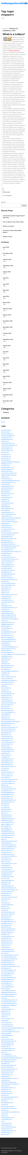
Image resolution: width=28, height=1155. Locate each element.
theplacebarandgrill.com (7, 880)
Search (3, 202)
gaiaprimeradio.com (6, 809)
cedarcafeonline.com (7, 447)
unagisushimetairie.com (7, 486)
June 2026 (6, 247)
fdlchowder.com (5, 988)
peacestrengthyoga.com (8, 964)
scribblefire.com (5, 673)
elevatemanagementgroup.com (9, 1097)
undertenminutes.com (7, 450)
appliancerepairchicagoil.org (8, 475)
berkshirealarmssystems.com (9, 594)
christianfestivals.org (7, 820)
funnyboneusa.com (6, 852)
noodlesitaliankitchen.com (8, 482)
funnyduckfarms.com (7, 1093)
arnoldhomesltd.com (6, 568)
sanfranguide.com (6, 714)
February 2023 (7, 382)
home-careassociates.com (8, 676)
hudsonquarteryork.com (7, 1050)
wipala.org (4, 686)
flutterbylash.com (6, 1089)
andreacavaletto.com (7, 678)
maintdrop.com (5, 499)
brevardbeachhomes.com (8, 557)
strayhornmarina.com (7, 736)
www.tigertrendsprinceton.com (10, 955)
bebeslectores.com (6, 540)
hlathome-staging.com (7, 637)
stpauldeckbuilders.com (7, 979)
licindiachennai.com (6, 437)
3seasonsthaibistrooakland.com (10, 671)
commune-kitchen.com (7, 751)
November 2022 (8, 401)
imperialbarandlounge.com (8, 574)
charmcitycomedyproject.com (9, 779)
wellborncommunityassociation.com (11, 518)
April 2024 (6, 296)
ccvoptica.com (5, 1007)
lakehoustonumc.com (7, 942)
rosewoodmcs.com (6, 1022)
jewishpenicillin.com (6, 650)
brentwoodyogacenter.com (8, 1002)
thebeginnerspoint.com (7, 710)
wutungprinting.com (6, 830)
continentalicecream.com (8, 742)
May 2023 (6, 364)
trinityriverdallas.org (6, 667)
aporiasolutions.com (6, 916)
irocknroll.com (5, 581)
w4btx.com (4, 620)
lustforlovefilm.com (6, 755)
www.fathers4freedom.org (8, 957)
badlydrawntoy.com (6, 940)
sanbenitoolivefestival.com (8, 703)
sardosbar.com (5, 591)
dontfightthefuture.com (7, 566)
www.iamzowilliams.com (8, 1030)
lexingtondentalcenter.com (8, 641)
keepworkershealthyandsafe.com (10, 480)
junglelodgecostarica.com (8, 818)
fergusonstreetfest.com (7, 1071)
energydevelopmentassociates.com (11, 551)
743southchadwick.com (7, 561)
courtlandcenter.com (7, 873)
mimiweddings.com (6, 1125)
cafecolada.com (5, 706)
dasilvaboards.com (6, 732)
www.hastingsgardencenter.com (10, 1031)
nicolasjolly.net (5, 757)
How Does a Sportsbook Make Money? (12, 231)
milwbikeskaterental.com (8, 833)
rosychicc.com (5, 690)
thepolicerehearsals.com (8, 723)
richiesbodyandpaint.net (7, 435)
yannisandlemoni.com (7, 600)
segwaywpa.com (6, 917)
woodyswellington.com (7, 1044)
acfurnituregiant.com (6, 449)
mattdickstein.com (6, 938)
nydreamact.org (5, 484)
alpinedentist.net (5, 506)
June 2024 (6, 284)
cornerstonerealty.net (7, 1026)
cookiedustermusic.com (7, 854)
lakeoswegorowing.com (7, 1106)
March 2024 (6, 302)
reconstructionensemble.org (8, 856)
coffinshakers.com (6, 787)
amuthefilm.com (5, 753)
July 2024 (5, 278)
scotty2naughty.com (7, 775)
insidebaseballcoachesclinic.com (10, 1078)
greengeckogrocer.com (7, 635)
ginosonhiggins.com (6, 828)
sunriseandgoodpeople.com (8, 845)
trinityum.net (4, 1037)
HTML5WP (4, 1152)
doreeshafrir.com (5, 777)
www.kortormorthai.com (8, 972)
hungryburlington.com (7, 798)
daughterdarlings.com (7, 439)
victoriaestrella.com (6, 869)
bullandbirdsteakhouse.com (8, 992)
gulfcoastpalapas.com (7, 919)
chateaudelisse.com (6, 516)
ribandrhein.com (5, 660)
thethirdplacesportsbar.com (8, 1041)
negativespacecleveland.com (9, 841)
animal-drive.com (6, 908)
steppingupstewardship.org (8, 1005)
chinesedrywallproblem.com (8, 846)
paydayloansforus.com (7, 467)
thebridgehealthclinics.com (8, 921)
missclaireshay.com (6, 430)
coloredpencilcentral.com (8, 570)
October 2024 (7, 259)
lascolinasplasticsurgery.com (9, 994)
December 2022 (8, 395)
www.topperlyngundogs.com (9, 959)
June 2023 (6, 358)
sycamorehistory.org (6, 1024)
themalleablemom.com (7, 794)
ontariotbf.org (5, 477)
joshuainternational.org (7, 949)
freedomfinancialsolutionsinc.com (10, 966)
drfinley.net (4, 1101)
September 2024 (8, 265)
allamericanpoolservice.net (8, 648)
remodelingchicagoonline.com (9, 1000)
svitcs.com (4, 901)
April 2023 (6, 370)
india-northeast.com (6, 562)
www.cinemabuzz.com (7, 1018)
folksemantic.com (6, 589)
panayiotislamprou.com (7, 512)
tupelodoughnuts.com (7, 611)
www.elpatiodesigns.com (8, 1048)
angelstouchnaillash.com (8, 622)
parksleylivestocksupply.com (9, 680)
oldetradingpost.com (6, 536)
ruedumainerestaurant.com (8, 766)
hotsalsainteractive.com (7, 443)
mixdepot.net (4, 1020)
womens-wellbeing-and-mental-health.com (13, 654)
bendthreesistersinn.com (8, 848)
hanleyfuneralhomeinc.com (8, 615)
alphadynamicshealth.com (8, 1087)
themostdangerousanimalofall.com (10, 721)
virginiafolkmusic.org (6, 656)
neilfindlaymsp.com (6, 874)
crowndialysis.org (6, 645)
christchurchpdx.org (6, 747)
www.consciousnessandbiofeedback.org (12, 1028)
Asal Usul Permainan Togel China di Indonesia (13, 216)
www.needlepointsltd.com (8, 990)
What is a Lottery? (14, 34)
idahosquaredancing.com (8, 585)
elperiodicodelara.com (7, 434)
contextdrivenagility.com (8, 783)
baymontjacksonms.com (8, 835)
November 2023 (8, 327)
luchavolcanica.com (6, 860)
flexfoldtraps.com (6, 968)
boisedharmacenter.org (7, 682)
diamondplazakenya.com (8, 1061)
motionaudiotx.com (6, 1119)
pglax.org (3, 839)
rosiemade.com (5, 609)
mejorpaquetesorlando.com (8, 617)
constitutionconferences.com (9, 897)
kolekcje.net (4, 662)
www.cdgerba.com (6, 1054)
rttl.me (3, 1121)
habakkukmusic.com (6, 944)
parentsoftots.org (6, 927)
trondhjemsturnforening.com (9, 1059)
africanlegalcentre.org (7, 761)
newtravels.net (5, 465)
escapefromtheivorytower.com (9, 559)
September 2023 (8, 339)
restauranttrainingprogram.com (9, 647)
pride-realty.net (5, 1086)
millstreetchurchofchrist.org (8, 1082)
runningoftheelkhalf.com (7, 960)
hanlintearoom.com (6, 1091)
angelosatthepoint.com (7, 886)
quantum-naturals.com (7, 1067)
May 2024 (6, 290)
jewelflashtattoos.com (7, 488)
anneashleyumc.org (6, 975)
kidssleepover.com (6, 463)
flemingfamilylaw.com (7, 1102)
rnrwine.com (4, 1104)
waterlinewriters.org (6, 923)
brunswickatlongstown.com (8, 800)
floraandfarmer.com (6, 553)
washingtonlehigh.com (7, 1009)
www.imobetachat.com (7, 936)
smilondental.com (6, 626)
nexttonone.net (5, 945)
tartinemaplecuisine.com (8, 802)
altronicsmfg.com (6, 458)
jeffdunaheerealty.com (7, 962)
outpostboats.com (6, 691)
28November (6, 192)
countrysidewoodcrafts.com (9, 473)
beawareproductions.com (8, 781)
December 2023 (8, 321)
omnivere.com (5, 452)
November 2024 (8, 253)
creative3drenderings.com (8, 929)
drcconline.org (5, 878)
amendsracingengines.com (8, 970)
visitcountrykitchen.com (7, 822)
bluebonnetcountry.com (7, 493)
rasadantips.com (5, 454)
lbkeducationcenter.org (7, 665)
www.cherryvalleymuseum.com (10, 533)
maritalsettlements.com (7, 832)
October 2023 (7, 333)
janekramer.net (5, 803)
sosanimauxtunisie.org (7, 503)
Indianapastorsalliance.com (10, 3)
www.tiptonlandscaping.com (9, 1003)
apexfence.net (5, 1134)
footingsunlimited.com (7, 981)
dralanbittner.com (6, 598)
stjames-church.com (6, 774)
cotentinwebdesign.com (7, 534)
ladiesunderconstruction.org (8, 538)
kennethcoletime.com (7, 796)
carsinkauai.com (5, 1080)
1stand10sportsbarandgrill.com (10, 619)
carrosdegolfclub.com (7, 549)
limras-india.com (5, 432)
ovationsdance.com (6, 658)
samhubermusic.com (6, 1132)
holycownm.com (5, 861)
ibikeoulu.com (4, 785)
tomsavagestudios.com (7, 652)
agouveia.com (5, 1110)
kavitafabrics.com (6, 858)
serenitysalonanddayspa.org (9, 445)
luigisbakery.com (5, 1011)
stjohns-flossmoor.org (7, 850)
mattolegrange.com (6, 817)
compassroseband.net (7, 904)
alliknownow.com (6, 725)
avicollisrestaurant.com (7, 876)
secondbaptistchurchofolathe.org (10, 1112)
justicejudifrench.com (7, 790)
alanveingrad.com (6, 826)
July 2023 (5, 351)
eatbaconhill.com (5, 460)
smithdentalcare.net (6, 1129)
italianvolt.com (5, 592)
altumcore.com (5, 906)
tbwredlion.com (5, 1063)
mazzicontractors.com (7, 1039)
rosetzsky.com (5, 768)
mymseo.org (4, 1114)
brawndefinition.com (6, 740)
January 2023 (7, 388)
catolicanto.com (5, 663)
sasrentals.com (5, 630)
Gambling (6, 412)
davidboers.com (5, 934)
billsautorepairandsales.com (8, 1065)
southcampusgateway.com (8, 514)
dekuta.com (4, 1016)
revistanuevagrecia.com (7, 772)
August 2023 (7, 345)
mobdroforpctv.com (6, 699)
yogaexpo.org (5, 675)
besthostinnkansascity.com (8, 1127)
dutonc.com (4, 813)
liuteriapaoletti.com (6, 843)
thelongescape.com (6, 815)
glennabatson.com (6, 734)
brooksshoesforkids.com (8, 912)
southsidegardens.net (7, 1035)
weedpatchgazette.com (8, 602)
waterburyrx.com (6, 882)
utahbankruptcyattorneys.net (9, 579)
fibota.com (4, 1052)
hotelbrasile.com (5, 523)
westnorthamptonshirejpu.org (9, 521)
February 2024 (7, 308)
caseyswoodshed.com (7, 891)
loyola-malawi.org (6, 688)
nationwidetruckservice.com (9, 863)
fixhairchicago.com (6, 893)
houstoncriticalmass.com (8, 719)
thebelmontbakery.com (7, 469)
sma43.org (4, 998)
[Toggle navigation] (26, 3)
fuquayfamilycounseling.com (9, 1108)
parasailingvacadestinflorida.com (10, 1084)
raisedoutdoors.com (6, 576)
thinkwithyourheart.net (7, 577)
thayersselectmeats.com (8, 914)
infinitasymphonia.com (7, 759)
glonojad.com (4, 770)
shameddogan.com (6, 925)
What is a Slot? (7, 236)
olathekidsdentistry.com (7, 613)
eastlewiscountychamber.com (9, 727)
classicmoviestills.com (7, 704)
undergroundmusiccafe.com (8, 1130)
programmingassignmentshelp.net (10, 462)
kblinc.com (4, 604)
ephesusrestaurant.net (7, 1043)
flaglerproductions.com (7, 738)
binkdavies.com (5, 746)
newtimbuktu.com (6, 456)
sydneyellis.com (5, 643)
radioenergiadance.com (7, 508)
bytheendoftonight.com (7, 693)
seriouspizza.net (5, 902)
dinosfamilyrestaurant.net (8, 544)
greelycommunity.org (7, 764)
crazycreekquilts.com (7, 744)
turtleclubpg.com (5, 865)
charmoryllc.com (5, 716)
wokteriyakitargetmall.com (8, 639)
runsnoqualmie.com (6, 983)
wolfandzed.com (5, 1015)
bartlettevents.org (6, 527)
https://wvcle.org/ (14, 50)
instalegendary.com (6, 478)
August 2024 (7, 272)
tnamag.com (4, 910)
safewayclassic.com (6, 471)
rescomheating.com (6, 1123)
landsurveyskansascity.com (8, 977)
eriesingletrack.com (6, 605)
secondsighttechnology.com (9, 632)
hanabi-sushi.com (6, 1013)
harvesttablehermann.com (8, 548)
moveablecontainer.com (7, 529)
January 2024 (7, 315)
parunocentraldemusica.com (9, 1056)
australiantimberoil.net (7, 542)
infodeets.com (5, 441)
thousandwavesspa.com (8, 871)
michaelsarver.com (6, 633)
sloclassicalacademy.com (8, 731)
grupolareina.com (5, 531)
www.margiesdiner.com (7, 987)
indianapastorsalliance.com (8, 888)
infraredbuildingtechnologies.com (10, 546)
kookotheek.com (5, 510)
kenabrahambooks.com (7, 749)
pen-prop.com (5, 953)
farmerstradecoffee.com (8, 931)
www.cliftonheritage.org (8, 996)
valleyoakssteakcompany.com (9, 889)
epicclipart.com (5, 495)
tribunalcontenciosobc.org (8, 729)
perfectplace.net (5, 669)
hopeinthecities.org (6, 695)
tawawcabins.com (6, 587)
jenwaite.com (5, 1095)
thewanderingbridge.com (8, 792)
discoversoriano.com (6, 708)
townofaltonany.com (7, 837)
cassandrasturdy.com (7, 701)
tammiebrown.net (6, 811)
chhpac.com (4, 1115)
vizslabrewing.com (6, 596)
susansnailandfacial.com (8, 951)
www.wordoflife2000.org (8, 583)
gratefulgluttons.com (7, 697)
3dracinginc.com (5, 718)
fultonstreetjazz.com (7, 525)
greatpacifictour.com (6, 867)
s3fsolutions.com (5, 555)
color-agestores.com (7, 684)
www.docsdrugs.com (7, 985)
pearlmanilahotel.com (7, 497)
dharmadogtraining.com (7, 1117)
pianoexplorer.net (6, 1033)
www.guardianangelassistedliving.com (11, 1058)
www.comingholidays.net (8, 712)
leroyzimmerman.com (7, 1099)
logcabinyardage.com (7, 932)
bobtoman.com (5, 501)
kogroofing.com (5, 505)
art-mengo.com (5, 807)
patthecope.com (5, 899)
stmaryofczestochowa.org (8, 789)
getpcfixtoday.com (6, 490)
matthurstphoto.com (6, 1074)
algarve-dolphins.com (7, 824)
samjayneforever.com (7, 1073)
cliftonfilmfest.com (6, 572)
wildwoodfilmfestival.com (8, 520)
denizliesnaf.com (5, 895)
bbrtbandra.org (5, 491)
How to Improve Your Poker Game (13, 222)
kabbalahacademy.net (7, 624)
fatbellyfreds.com (6, 1046)
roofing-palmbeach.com (7, 564)
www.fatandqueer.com (7, 973)
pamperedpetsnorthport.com (9, 607)
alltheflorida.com (5, 1076)
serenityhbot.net (5, 947)
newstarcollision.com (7, 628)
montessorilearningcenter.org (9, 1069)
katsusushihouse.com (7, 762)
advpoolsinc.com (5, 884)
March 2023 (6, 376)
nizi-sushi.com (5, 805)
